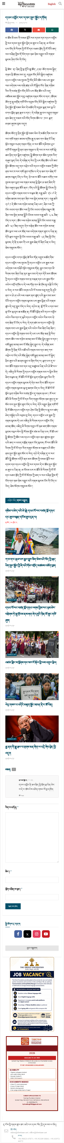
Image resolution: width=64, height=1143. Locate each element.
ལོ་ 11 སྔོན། (30, 780)
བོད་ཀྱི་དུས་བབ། (9, 23)
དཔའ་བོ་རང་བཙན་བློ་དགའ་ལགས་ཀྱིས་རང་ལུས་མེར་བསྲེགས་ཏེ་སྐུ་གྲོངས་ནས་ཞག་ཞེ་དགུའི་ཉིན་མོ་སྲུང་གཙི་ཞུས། (30, 614)
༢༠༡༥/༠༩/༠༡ (23, 23)
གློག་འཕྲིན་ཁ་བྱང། (13, 889)
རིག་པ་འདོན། (12, 807)
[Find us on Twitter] (27, 934)
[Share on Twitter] (25, 30)
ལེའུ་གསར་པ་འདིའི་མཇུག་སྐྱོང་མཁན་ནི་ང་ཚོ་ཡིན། (28, 704)
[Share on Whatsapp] (52, 30)
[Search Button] (60, 4)
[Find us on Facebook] (18, 934)
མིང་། (8, 872)
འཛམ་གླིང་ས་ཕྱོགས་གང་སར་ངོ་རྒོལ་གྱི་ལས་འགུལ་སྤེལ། (30, 662)
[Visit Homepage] (26, 4)
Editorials (12, 697)
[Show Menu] (3, 4)
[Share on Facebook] (11, 30)
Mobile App (12, 551)
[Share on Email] (38, 30)
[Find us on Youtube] (46, 934)
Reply (22, 795)
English (52, 4)
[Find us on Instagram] (36, 934)
